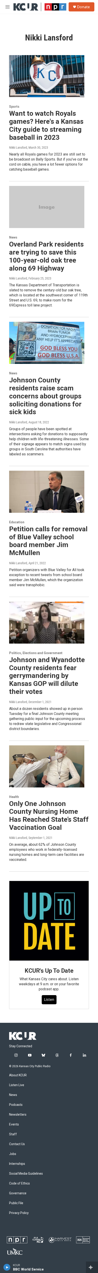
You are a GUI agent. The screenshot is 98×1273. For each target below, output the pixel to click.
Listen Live (16, 1085)
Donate (83, 7)
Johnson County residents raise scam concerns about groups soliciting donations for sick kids (45, 396)
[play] (7, 1267)
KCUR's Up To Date (49, 970)
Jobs (12, 1154)
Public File (16, 1203)
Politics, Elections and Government (35, 653)
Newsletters (17, 1114)
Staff (13, 1134)
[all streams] (92, 1267)
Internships (17, 1164)
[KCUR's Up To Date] (49, 921)
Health (14, 797)
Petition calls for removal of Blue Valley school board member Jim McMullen (48, 541)
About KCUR (18, 1075)
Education (16, 522)
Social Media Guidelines (26, 1173)
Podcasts (16, 1104)
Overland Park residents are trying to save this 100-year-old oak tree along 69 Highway (46, 256)
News (13, 237)
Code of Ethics (19, 1183)
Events (14, 1124)
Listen (49, 999)
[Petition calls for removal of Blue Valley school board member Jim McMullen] (46, 492)
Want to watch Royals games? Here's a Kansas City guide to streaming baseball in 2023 (46, 125)
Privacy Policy (19, 1213)
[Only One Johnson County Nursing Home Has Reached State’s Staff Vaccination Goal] (46, 766)
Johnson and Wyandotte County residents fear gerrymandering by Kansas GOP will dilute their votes (47, 676)
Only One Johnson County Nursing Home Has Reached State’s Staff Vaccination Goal (49, 815)
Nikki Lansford (18, 147)
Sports (14, 106)
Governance (17, 1193)
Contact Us (17, 1144)
